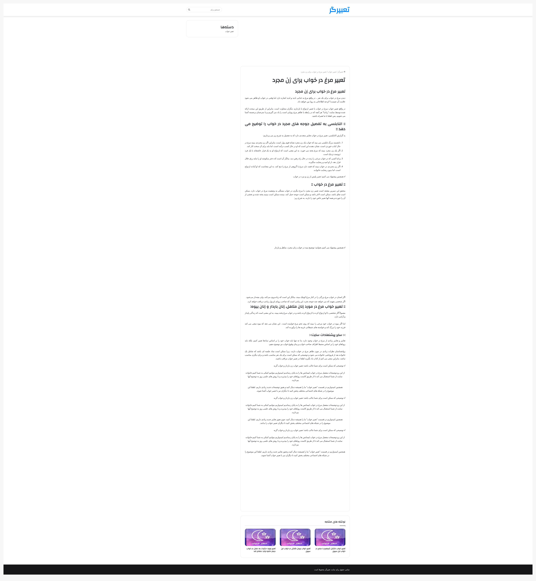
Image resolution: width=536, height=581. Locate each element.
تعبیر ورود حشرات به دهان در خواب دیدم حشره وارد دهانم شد (261, 550)
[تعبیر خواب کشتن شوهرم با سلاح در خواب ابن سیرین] (330, 537)
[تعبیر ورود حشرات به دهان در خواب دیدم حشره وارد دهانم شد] (260, 537)
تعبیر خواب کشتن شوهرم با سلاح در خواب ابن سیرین (330, 550)
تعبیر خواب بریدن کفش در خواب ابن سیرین (295, 550)
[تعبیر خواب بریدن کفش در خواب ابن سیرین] (295, 537)
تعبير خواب (332, 72)
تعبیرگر (341, 72)
